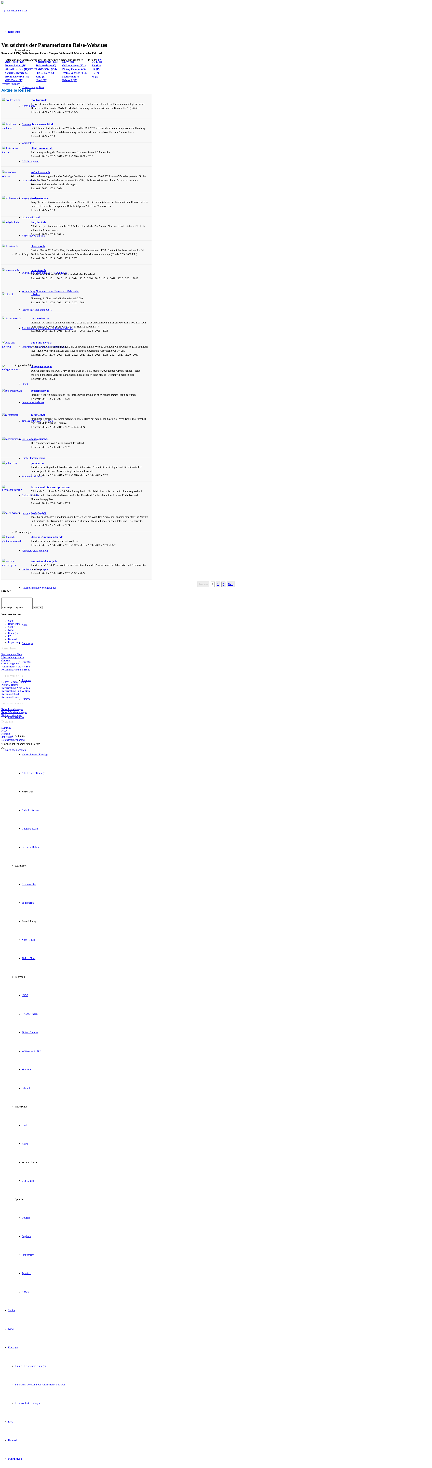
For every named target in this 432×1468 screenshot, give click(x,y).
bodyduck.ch (38, 222)
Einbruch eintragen (11, 715)
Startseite (6, 727)
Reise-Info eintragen (12, 709)
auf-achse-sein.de (40, 172)
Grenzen (5, 660)
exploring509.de (40, 390)
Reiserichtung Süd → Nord (16, 691)
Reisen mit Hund (10, 697)
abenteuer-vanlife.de (42, 124)
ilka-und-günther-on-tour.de (47, 537)
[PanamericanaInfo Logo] (14, 10)
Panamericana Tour (11, 654)
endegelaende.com (41, 366)
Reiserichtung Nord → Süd (16, 687)
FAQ (100, 59)
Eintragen (13, 633)
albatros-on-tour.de (42, 148)
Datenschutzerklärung (13, 739)
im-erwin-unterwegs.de (44, 561)
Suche (11, 627)
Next (230, 584)
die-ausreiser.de (40, 318)
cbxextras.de (38, 246)
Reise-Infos (14, 623)
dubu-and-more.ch (41, 342)
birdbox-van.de (39, 198)
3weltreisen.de (39, 100)
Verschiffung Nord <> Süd (15, 666)
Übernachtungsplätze (12, 657)
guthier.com (37, 463)
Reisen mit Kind (10, 694)
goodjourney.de (40, 439)
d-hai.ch (35, 294)
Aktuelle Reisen (9, 684)
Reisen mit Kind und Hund (15, 669)
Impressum (14, 642)
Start (10, 620)
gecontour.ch (38, 414)
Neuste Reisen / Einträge (14, 681)
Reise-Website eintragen (14, 712)
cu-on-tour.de (38, 270)
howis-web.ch (38, 512)
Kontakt (12, 639)
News (11, 630)
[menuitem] (219, 1004)
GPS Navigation (10, 663)
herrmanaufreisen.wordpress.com (50, 487)
